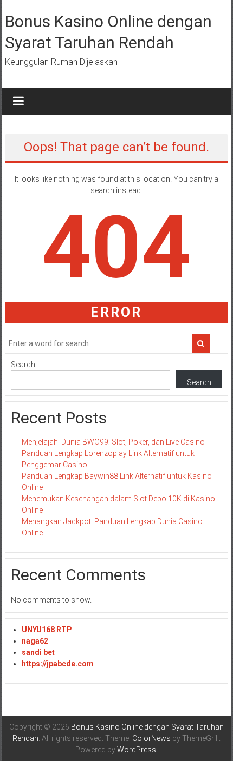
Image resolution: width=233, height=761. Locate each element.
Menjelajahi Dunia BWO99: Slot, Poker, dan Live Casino (113, 442)
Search (23, 364)
